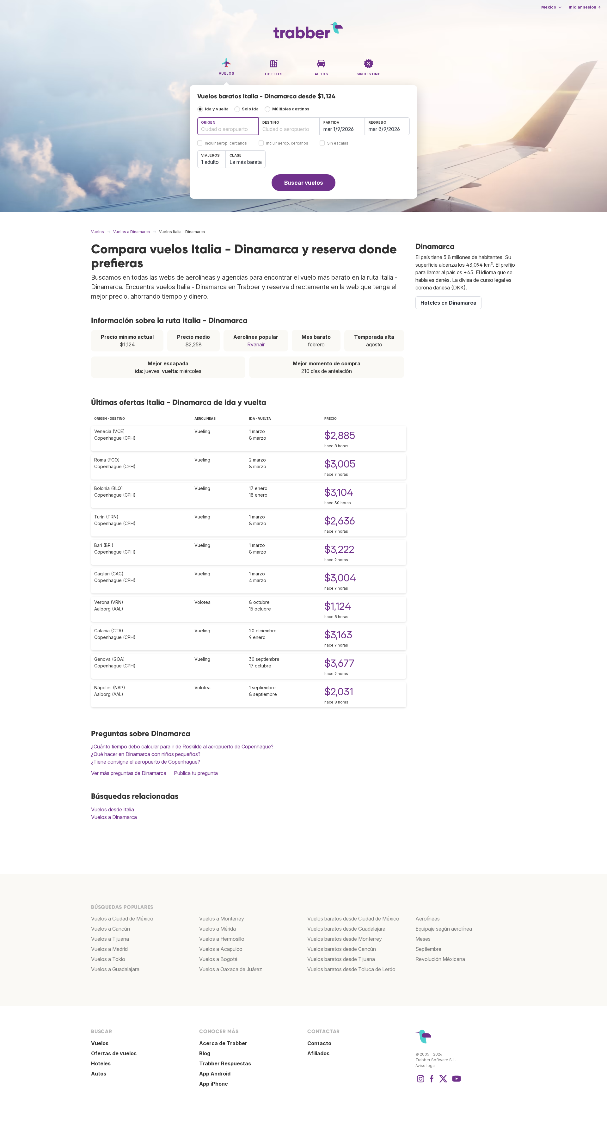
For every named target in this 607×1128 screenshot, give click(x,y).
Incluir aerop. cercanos (226, 143)
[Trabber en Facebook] (432, 1082)
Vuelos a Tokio (108, 959)
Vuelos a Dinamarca (114, 817)
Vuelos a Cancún (110, 929)
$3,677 (339, 663)
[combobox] (228, 126)
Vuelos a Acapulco (220, 949)
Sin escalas (337, 143)
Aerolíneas (427, 918)
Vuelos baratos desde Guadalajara (346, 929)
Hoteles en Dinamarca (448, 303)
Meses (423, 939)
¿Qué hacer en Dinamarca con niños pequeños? (145, 754)
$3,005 (339, 464)
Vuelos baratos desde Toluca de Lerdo (351, 969)
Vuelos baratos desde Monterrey (344, 939)
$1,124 (337, 606)
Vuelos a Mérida (217, 929)
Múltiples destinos (290, 109)
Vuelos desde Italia (112, 809)
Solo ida (250, 109)
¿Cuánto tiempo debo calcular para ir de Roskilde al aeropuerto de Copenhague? (182, 746)
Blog (204, 1053)
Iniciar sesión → (585, 7)
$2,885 (339, 435)
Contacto (319, 1043)
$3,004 (340, 578)
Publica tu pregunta (196, 773)
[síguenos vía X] (443, 1082)
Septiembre (428, 949)
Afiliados (318, 1053)
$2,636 (339, 521)
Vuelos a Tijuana (110, 939)
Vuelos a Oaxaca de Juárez (230, 969)
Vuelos (99, 1043)
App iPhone (213, 1084)
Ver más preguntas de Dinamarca (128, 773)
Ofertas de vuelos (114, 1053)
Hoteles (101, 1063)
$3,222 (339, 549)
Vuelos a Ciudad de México (122, 918)
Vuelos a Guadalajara (115, 969)
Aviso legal (425, 1065)
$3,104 (338, 492)
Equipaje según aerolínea (443, 929)
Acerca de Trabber (223, 1043)
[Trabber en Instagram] (420, 1082)
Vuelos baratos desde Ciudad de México (353, 918)
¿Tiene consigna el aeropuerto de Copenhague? (145, 762)
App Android (214, 1073)
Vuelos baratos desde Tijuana (341, 959)
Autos (98, 1073)
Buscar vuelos (303, 182)
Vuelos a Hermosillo (221, 939)
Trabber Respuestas (225, 1063)
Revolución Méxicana (440, 959)
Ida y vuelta (217, 109)
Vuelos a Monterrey (221, 918)
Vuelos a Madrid (109, 949)
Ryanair (256, 344)
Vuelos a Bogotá (218, 959)
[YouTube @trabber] (456, 1082)
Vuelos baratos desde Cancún (341, 949)
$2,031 (338, 691)
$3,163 (338, 635)
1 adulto (210, 162)
